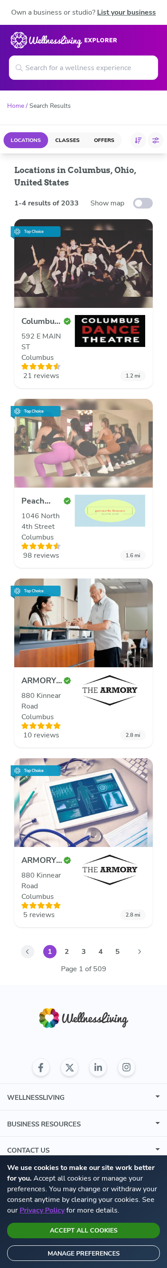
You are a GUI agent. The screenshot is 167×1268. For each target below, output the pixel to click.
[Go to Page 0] (27, 951)
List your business (126, 12)
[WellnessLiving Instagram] (126, 1067)
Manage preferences (84, 1253)
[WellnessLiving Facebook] (41, 1067)
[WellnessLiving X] (69, 1067)
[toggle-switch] (143, 203)
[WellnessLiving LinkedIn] (98, 1067)
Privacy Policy (42, 1210)
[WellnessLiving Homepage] (83, 1018)
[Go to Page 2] (140, 951)
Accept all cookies (84, 1230)
